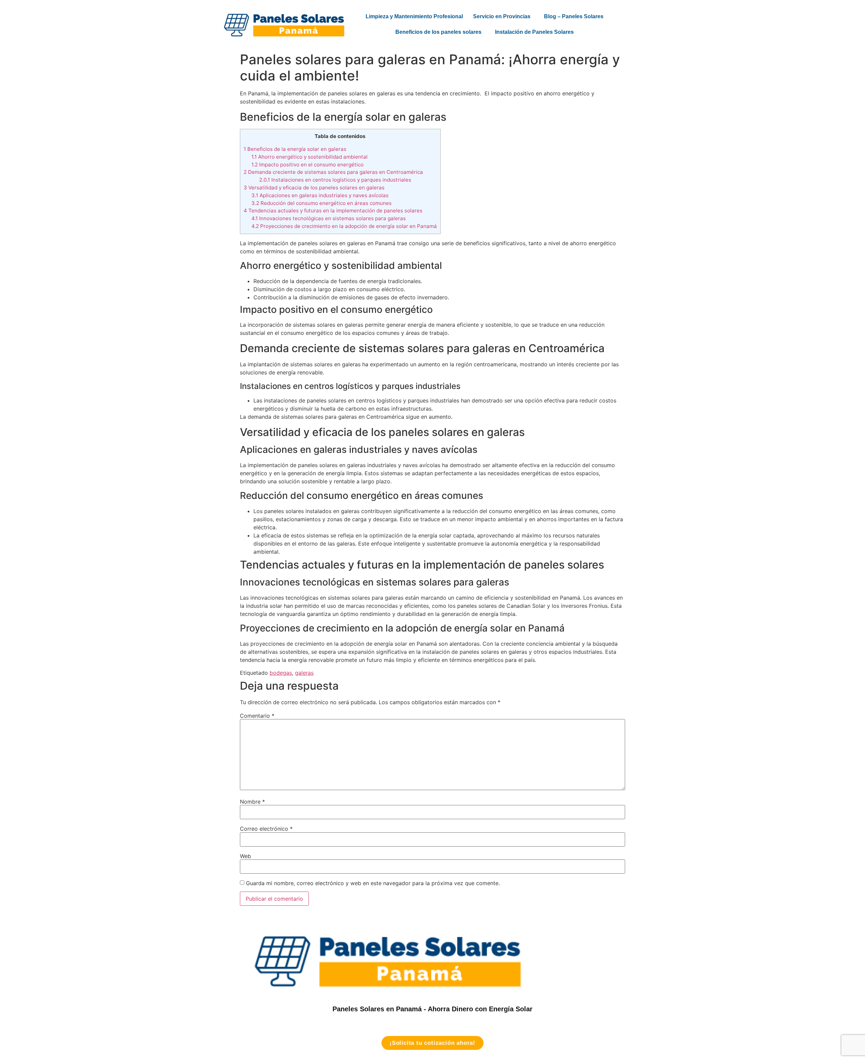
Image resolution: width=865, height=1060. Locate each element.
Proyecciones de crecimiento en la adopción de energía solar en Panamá (344, 226)
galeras (304, 672)
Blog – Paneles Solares (573, 16)
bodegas (281, 672)
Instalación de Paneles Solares (534, 32)
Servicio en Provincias (501, 16)
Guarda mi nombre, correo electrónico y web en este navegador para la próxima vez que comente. (373, 883)
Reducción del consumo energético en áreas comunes (321, 203)
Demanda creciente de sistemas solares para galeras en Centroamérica (333, 172)
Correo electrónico (266, 828)
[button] (503, 16)
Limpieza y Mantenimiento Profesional (414, 16)
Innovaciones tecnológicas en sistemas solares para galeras (328, 218)
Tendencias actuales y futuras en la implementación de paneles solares (333, 210)
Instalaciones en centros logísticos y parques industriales (335, 180)
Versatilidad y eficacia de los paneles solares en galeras (314, 187)
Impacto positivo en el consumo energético (307, 164)
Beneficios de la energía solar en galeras (295, 149)
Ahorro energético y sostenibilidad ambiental (309, 157)
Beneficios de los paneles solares (438, 32)
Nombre (252, 801)
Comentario (257, 715)
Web (245, 856)
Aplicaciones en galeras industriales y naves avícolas (320, 195)
